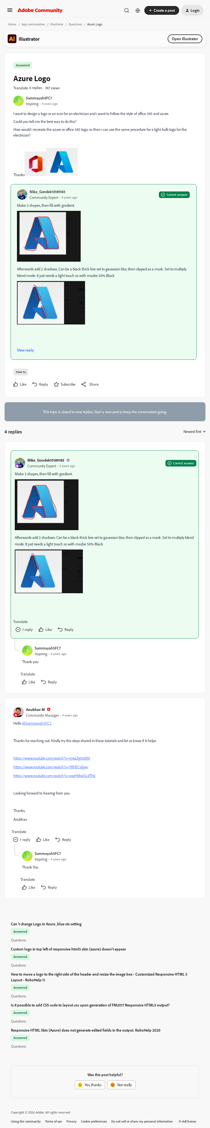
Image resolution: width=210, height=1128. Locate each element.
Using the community (26, 1121)
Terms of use (53, 1121)
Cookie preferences (94, 1121)
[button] (10, 12)
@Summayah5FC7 (36, 723)
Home (12, 24)
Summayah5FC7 (39, 98)
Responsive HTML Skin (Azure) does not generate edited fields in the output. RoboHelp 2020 (86, 1030)
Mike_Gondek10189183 (47, 191)
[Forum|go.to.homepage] (40, 10)
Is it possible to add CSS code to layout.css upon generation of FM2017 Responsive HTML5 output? (90, 1005)
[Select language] (137, 10)
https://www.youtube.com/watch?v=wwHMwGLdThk (54, 775)
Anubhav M (35, 709)
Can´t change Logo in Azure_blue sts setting (46, 924)
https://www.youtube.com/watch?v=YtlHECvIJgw (50, 766)
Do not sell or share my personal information (142, 1121)
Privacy (71, 1121)
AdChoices (189, 1121)
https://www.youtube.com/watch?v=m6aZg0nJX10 (51, 758)
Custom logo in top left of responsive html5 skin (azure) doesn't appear (68, 949)
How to (21, 372)
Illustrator (56, 24)
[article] (105, 544)
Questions (75, 24)
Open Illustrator (185, 38)
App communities (33, 24)
